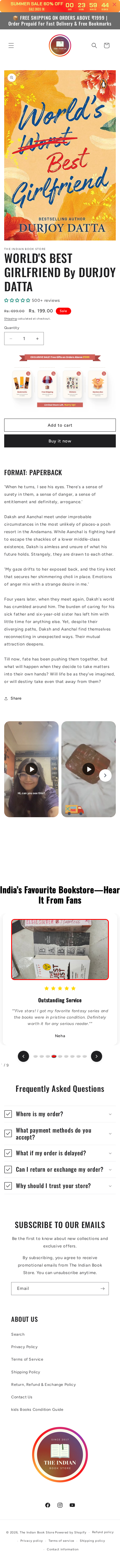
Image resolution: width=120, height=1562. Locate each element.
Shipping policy (92, 1541)
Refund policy (103, 1532)
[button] (11, 45)
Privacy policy (31, 1541)
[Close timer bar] (114, 4)
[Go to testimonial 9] (84, 1056)
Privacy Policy (24, 1347)
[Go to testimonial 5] (60, 1056)
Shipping (10, 318)
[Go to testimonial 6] (66, 1056)
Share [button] (16, 698)
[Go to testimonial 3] (47, 1056)
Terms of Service (27, 1359)
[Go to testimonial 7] (72, 1056)
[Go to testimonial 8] (78, 1056)
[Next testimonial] (96, 1056)
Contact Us (22, 1397)
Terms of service (61, 1541)
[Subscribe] (102, 1288)
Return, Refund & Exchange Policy (43, 1384)
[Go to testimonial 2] (41, 1056)
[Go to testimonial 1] (35, 1056)
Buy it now (60, 441)
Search (18, 1334)
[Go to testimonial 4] (53, 1056)
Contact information (62, 1549)
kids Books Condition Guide (37, 1409)
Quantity (11, 328)
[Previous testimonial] (23, 1056)
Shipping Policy (25, 1372)
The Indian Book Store (37, 1532)
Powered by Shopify (71, 1532)
